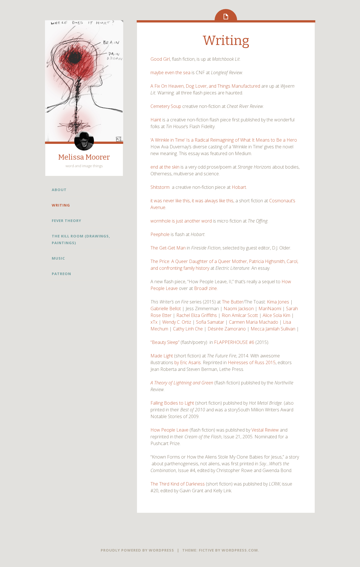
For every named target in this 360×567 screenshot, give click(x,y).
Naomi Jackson (239, 308)
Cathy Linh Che (188, 329)
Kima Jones (278, 302)
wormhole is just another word (181, 221)
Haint (155, 120)
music (58, 258)
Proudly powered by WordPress (137, 550)
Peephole (160, 234)
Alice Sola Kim (276, 315)
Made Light (161, 356)
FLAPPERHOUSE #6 (234, 342)
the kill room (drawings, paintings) (81, 239)
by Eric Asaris (187, 362)
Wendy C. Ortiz (177, 322)
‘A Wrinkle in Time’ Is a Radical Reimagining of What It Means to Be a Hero (223, 140)
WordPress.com (240, 550)
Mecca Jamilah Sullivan (273, 329)
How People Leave (169, 430)
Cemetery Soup (166, 106)
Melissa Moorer (84, 157)
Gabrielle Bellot (165, 308)
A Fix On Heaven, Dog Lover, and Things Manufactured (205, 86)
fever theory (66, 220)
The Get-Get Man (168, 248)
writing (61, 205)
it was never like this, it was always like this (191, 201)
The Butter (232, 302)
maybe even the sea (170, 72)
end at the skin (164, 167)
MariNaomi (269, 308)
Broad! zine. (206, 288)
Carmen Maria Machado (253, 322)
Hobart (239, 187)
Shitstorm (160, 187)
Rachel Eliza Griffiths (197, 315)
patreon (61, 273)
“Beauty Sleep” (164, 342)
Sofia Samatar (210, 322)
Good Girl (160, 59)
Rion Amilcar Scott (240, 315)
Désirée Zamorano (227, 329)
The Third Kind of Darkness (177, 484)
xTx (154, 322)
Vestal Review (265, 430)
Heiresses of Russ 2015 (252, 362)
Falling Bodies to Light (172, 403)
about (59, 189)
